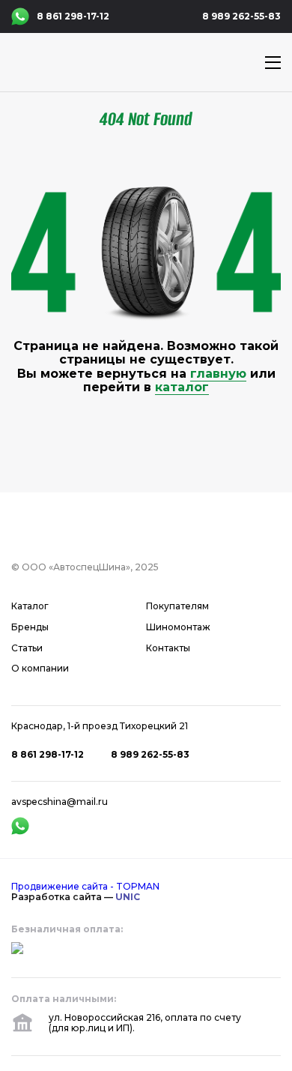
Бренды (30, 627)
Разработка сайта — (75, 896)
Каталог (30, 606)
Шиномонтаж (178, 627)
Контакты (168, 648)
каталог (182, 387)
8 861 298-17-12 (73, 16)
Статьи (27, 648)
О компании (40, 668)
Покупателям (177, 606)
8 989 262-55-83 (241, 16)
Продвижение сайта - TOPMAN (85, 886)
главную (218, 373)
